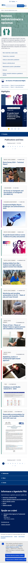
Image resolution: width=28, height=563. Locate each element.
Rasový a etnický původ (9, 63)
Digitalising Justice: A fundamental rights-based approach (11, 358)
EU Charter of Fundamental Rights (15, 80)
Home (2, 10)
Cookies (15, 536)
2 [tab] (12, 129)
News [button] (4, 478)
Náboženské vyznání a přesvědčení (11, 66)
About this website (4, 536)
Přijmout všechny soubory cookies (15, 555)
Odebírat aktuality (7, 505)
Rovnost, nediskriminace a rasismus (12, 10)
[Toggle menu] (26, 5)
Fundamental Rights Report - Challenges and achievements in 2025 (14, 206)
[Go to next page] (13, 149)
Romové (5, 70)
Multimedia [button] (5, 473)
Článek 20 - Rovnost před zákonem (18, 85)
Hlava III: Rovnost (5, 85)
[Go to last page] (15, 149)
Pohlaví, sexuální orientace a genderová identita (13, 74)
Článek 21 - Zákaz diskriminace (17, 87)
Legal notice (10, 536)
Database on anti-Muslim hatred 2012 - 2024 (12, 388)
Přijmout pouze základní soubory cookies (16, 559)
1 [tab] (8, 129)
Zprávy (4, 503)
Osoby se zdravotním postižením (11, 59)
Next (25, 110)
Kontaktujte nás (5, 522)
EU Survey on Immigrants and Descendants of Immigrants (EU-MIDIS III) (13, 192)
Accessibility (3, 537)
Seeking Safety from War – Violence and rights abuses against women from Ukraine (12, 265)
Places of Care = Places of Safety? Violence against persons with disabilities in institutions (14, 327)
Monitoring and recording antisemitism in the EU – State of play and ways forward (14, 295)
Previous (3, 110)
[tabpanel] (14, 110)
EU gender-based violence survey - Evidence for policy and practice (13, 115)
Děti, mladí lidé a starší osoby (10, 52)
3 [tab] (15, 129)
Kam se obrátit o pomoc (9, 501)
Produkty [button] (5, 134)
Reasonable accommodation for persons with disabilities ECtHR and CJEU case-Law (13, 416)
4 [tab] (18, 129)
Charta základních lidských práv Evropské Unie (14, 499)
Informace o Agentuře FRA (9, 497)
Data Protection (22, 536)
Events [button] (4, 482)
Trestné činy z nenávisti (9, 56)
